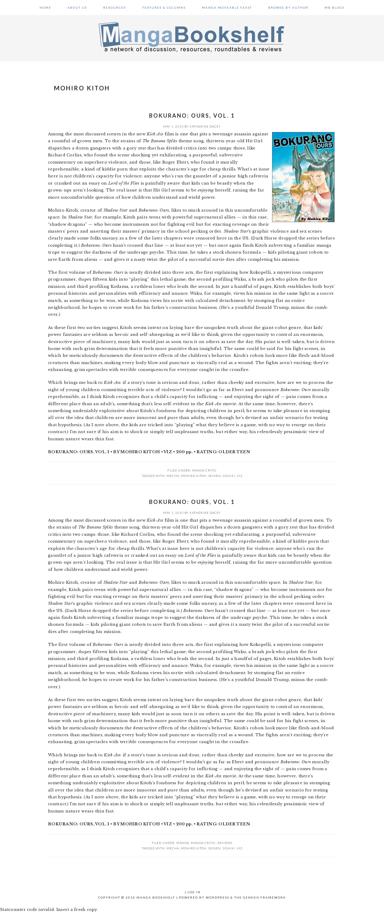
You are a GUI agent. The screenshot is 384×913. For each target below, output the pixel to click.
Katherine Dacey (205, 126)
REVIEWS (225, 843)
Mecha (172, 476)
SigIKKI (229, 476)
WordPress (217, 897)
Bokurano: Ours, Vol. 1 (192, 115)
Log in (194, 892)
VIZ (239, 476)
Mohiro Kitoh (193, 476)
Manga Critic (204, 470)
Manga (182, 843)
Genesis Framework (264, 897)
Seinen (214, 476)
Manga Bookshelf (192, 36)
